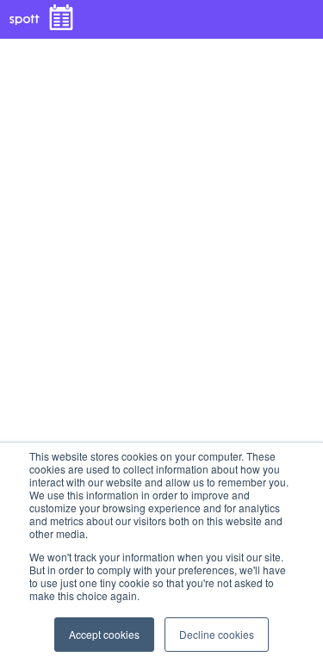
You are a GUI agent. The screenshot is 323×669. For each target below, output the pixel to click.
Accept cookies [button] (104, 634)
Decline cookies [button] (216, 634)
